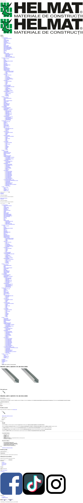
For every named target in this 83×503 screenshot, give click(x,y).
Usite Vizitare (7, 169)
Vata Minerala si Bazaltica (9, 90)
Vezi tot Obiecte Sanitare (7, 107)
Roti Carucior (7, 129)
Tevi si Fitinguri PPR (8, 172)
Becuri (5, 99)
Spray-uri (5, 217)
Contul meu (3, 359)
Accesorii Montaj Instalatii (7, 155)
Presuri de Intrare (6, 46)
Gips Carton (5, 63)
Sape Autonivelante (8, 252)
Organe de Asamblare (7, 135)
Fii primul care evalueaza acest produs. (7, 447)
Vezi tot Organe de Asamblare (10, 136)
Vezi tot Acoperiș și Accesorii (10, 238)
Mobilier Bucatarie (8, 119)
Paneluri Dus (7, 112)
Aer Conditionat (8, 325)
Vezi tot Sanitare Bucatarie (9, 116)
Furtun (5, 188)
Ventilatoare (5, 273)
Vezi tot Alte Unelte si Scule (9, 128)
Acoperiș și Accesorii (7, 70)
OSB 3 (5, 62)
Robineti (7, 168)
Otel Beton (7, 262)
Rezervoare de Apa (6, 235)
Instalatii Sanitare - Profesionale (8, 276)
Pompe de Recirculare (9, 183)
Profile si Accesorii (6, 53)
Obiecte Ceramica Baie (9, 280)
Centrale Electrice (8, 161)
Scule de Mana (6, 141)
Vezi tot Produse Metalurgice (9, 259)
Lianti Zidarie (6, 80)
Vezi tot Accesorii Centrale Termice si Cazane (12, 180)
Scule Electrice (6, 290)
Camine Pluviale (8, 165)
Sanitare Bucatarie (6, 283)
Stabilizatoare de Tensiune (9, 182)
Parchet (5, 44)
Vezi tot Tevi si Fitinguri (9, 171)
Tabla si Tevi (5, 74)
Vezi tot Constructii (6, 58)
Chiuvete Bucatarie (8, 117)
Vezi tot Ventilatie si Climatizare (10, 157)
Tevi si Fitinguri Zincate (9, 342)
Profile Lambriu (8, 55)
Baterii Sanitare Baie (8, 111)
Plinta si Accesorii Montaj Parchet (10, 224)
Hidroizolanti (5, 231)
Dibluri (6, 137)
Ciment (7, 82)
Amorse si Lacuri (6, 207)
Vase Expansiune (8, 349)
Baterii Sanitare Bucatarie (9, 118)
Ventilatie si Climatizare (7, 156)
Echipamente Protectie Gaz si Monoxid (11, 184)
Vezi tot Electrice (6, 97)
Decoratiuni (5, 41)
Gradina (3, 186)
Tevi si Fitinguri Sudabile (9, 178)
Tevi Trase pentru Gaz (9, 245)
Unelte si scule (4, 120)
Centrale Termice (6, 160)
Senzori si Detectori (6, 104)
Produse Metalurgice (6, 91)
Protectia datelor (4, 464)
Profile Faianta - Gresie (9, 56)
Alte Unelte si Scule (6, 127)
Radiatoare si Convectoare (7, 152)
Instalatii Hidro (6, 163)
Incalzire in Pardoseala (7, 153)
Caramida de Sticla (6, 40)
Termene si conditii (4, 463)
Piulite (6, 139)
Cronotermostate (8, 181)
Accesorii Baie (8, 115)
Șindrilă (7, 73)
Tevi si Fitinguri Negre (9, 175)
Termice (3, 150)
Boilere (5, 321)
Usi (4, 51)
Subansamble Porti (6, 356)
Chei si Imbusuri (8, 311)
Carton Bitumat (8, 88)
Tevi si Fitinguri (6, 170)
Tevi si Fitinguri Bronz (9, 174)
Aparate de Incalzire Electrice (10, 158)
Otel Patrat (7, 94)
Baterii (5, 266)
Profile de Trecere (8, 54)
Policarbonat (5, 67)
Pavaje (5, 66)
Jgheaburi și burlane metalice (9, 71)
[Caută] (9, 192)
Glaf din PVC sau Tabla (7, 210)
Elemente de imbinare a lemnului (8, 228)
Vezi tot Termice (6, 318)
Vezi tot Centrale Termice (9, 328)
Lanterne (5, 269)
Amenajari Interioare (5, 37)
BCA (4, 59)
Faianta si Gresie (6, 42)
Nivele (6, 143)
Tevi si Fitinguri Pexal (9, 173)
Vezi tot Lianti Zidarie (8, 81)
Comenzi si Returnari (5, 497)
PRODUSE (2, 36)
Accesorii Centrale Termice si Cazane (9, 179)
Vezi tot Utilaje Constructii (9, 132)
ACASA (2, 35)
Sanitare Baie (5, 109)
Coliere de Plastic (6, 101)
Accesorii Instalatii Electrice (7, 98)
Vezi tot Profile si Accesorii (9, 221)
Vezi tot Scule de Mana (9, 142)
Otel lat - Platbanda (8, 93)
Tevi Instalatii (7, 79)
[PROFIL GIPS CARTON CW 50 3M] (3, 414)
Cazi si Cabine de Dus (9, 114)
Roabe (6, 134)
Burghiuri (5, 122)
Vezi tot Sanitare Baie (8, 110)
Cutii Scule (7, 297)
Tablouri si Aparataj (6, 105)
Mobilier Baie (7, 113)
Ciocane (7, 149)
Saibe (6, 307)
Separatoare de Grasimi (7, 68)
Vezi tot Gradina (6, 187)
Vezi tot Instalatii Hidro (9, 164)
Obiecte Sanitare (4, 106)
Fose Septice (5, 61)
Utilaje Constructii (6, 131)
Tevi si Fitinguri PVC (8, 177)
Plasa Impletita (6, 65)
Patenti (6, 145)
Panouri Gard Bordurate (7, 64)
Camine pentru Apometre (9, 332)
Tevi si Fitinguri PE (8, 176)
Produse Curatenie (6, 45)
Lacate (6, 130)
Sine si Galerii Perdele (7, 49)
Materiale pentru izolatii (7, 85)
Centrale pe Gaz (8, 162)
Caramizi (5, 60)
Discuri (5, 123)
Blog (2, 465)
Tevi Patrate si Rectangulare (9, 78)
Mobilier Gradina (6, 190)
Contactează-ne (2, 471)
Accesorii (7, 87)
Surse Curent (7, 352)
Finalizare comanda (4, 360)
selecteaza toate (15, 409)
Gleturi (6, 83)
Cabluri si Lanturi (6, 125)
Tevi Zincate (7, 76)
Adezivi (5, 39)
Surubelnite (7, 146)
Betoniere (7, 133)
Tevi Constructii (8, 77)
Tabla (6, 75)
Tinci (6, 84)
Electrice (3, 96)
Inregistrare (3, 361)
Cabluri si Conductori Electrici (8, 100)
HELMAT (3, 462)
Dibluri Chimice (8, 138)
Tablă (6, 72)
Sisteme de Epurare (6, 69)
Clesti (6, 144)
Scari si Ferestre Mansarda (7, 47)
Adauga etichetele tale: (3, 451)
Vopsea (5, 52)
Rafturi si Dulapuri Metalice (7, 214)
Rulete (6, 148)
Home (3, 363)
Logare (3, 362)
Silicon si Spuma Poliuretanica (8, 48)
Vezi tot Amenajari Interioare (8, 38)
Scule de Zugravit (6, 124)
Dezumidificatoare (8, 159)
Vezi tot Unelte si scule (7, 121)
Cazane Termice (6, 151)
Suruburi (7, 304)
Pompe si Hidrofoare (6, 126)
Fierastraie (7, 314)
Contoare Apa (7, 166)
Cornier (7, 92)
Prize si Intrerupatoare (7, 103)
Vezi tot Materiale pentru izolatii (10, 86)
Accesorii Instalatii (6, 108)
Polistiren (7, 89)
